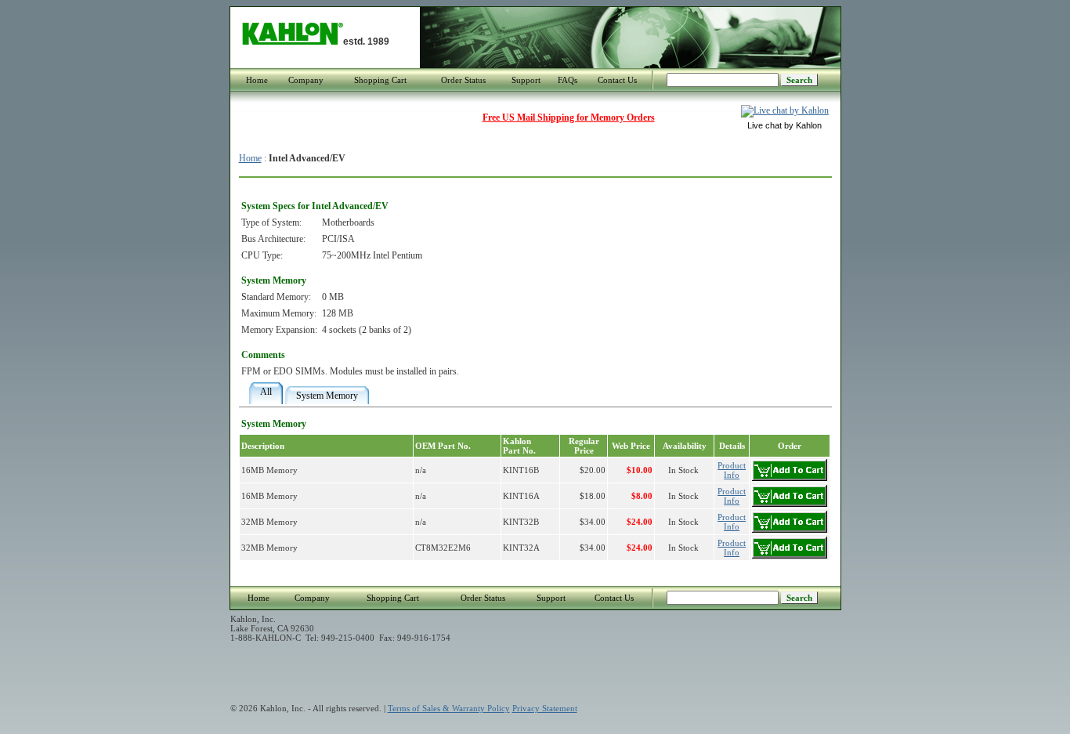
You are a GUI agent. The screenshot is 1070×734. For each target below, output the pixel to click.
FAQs (567, 80)
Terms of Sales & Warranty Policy (449, 708)
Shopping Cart (380, 80)
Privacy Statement (544, 708)
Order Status (463, 80)
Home (257, 80)
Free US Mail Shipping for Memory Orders (569, 117)
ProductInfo (732, 470)
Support (526, 80)
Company (306, 80)
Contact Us (617, 80)
